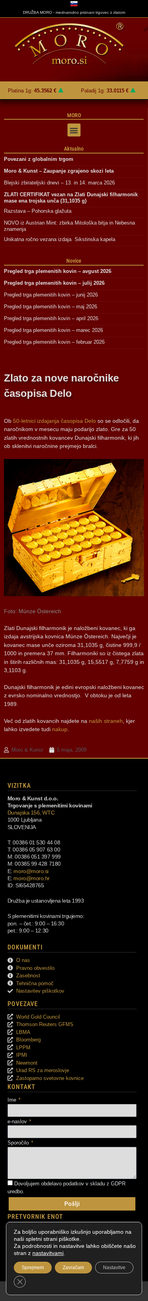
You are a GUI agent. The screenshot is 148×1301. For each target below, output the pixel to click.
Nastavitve (114, 1267)
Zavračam (73, 1267)
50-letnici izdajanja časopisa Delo (54, 421)
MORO (74, 115)
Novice (73, 261)
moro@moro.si (31, 871)
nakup (59, 729)
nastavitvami (48, 1253)
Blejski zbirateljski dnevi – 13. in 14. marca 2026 (59, 183)
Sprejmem (33, 1267)
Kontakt (21, 1087)
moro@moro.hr (31, 878)
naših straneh (106, 721)
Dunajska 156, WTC (30, 812)
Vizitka (19, 785)
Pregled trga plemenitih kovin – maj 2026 (50, 307)
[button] (74, 129)
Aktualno (74, 149)
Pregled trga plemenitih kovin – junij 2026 (51, 295)
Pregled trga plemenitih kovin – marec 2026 (53, 330)
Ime (12, 1100)
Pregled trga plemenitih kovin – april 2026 (51, 318)
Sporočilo (18, 1143)
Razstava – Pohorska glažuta (37, 211)
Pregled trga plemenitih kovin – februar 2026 (54, 342)
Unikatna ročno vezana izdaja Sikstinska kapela (59, 239)
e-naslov (17, 1121)
